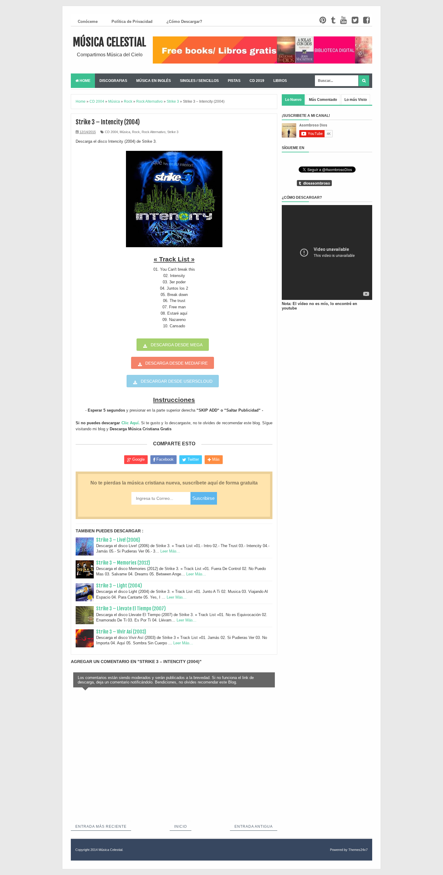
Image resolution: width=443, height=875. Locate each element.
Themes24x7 (358, 850)
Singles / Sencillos (199, 81)
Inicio (180, 826)
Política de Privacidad (132, 21)
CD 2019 (257, 81)
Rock (136, 132)
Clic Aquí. (130, 423)
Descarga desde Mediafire (176, 363)
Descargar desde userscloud (176, 381)
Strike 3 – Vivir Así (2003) (121, 632)
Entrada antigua (253, 826)
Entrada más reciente (101, 826)
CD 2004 (111, 132)
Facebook (164, 459)
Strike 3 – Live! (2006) (118, 540)
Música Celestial (109, 42)
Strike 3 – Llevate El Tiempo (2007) (131, 609)
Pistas (234, 81)
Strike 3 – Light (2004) (119, 586)
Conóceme (88, 21)
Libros (280, 81)
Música (125, 132)
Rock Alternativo (153, 132)
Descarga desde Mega (177, 344)
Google (138, 459)
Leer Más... (170, 551)
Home (84, 81)
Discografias (113, 81)
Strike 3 (172, 132)
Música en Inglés (153, 81)
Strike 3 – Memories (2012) (123, 563)
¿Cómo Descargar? (184, 21)
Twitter (192, 459)
